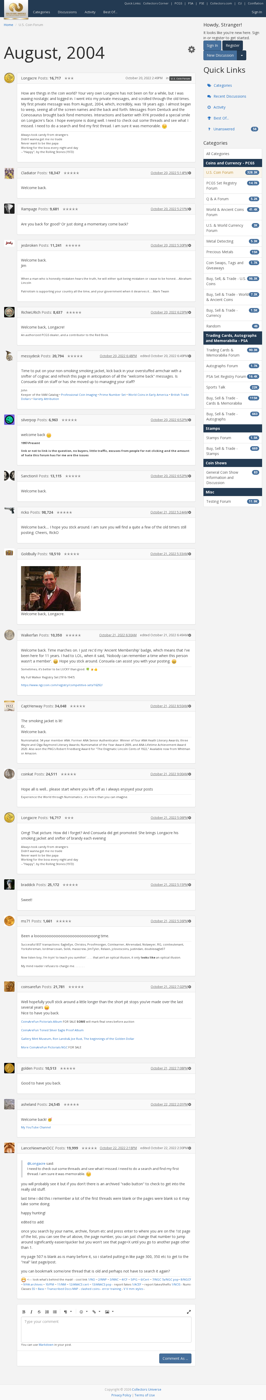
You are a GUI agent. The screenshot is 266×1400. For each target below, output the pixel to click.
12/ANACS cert (79, 1284)
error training (111, 1289)
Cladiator (28, 172)
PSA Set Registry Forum (231, 376)
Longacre (29, 78)
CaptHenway (31, 706)
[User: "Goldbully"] (9, 551)
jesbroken (29, 245)
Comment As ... (175, 1358)
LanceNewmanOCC (37, 1148)
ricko (25, 512)
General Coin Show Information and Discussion (231, 477)
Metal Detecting (231, 241)
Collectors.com (221, 3)
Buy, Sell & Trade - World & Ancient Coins (231, 297)
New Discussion (220, 55)
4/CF (125, 1279)
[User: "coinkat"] (9, 774)
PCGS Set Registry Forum (231, 185)
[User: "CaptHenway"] (9, 706)
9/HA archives (32, 1284)
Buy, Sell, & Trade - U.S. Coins (231, 281)
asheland (28, 1104)
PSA (190, 3)
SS (33, 1289)
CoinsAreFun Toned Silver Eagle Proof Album (52, 1030)
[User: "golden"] (9, 1068)
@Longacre (36, 1163)
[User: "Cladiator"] (9, 174)
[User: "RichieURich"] (9, 312)
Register (233, 45)
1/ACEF (136, 1284)
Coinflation (255, 3)
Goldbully (28, 553)
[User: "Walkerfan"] (9, 635)
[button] (191, 49)
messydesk (30, 355)
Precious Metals (231, 251)
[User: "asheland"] (9, 1104)
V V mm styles (133, 1289)
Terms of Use (145, 1395)
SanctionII (29, 475)
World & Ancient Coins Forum (231, 212)
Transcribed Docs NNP (62, 1289)
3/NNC (114, 1279)
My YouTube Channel (36, 1127)
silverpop (28, 419)
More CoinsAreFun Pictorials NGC (44, 1047)
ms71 (25, 921)
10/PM (49, 1284)
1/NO (91, 1279)
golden (26, 1068)
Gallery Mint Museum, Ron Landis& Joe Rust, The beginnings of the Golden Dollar (77, 1039)
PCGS (178, 3)
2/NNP (102, 1279)
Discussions (67, 12)
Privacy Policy (121, 1395)
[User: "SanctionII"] (9, 476)
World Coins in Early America (148, 395)
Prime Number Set (112, 395)
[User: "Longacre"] (9, 78)
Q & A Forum (231, 198)
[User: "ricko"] (9, 510)
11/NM (61, 1284)
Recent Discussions (229, 96)
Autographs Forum (231, 365)
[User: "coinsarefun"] (9, 986)
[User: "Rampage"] (9, 209)
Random (231, 326)
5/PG (134, 1279)
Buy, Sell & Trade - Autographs (231, 416)
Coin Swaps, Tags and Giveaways (231, 265)
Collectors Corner (156, 3)
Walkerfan (29, 635)
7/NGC (156, 1279)
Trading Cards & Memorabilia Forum (231, 352)
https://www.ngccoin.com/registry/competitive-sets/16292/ (62, 685)
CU (240, 3)
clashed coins (90, 1289)
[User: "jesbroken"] (9, 243)
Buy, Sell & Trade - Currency (231, 313)
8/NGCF (186, 1279)
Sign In (257, 12)
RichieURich (31, 312)
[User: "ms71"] (9, 921)
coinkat (27, 774)
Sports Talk (231, 387)
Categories (41, 12)
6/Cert (145, 1279)
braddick (28, 884)
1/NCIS (175, 1284)
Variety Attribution (46, 399)
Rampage (29, 208)
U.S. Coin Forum (180, 78)
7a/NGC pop (170, 1279)
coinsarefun (31, 986)
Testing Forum (231, 501)
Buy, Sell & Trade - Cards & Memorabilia (231, 401)
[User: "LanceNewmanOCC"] (9, 1148)
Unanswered (234, 128)
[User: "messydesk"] (9, 356)
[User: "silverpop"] (9, 419)
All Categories (217, 153)
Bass (41, 1289)
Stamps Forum (231, 437)
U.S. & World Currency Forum (231, 228)
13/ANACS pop (101, 1284)
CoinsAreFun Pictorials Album (41, 1021)
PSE (201, 3)
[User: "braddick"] (9, 884)
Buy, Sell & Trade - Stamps (231, 451)
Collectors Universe (146, 1389)
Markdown (46, 1345)
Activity (90, 12)
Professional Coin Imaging (79, 395)
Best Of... (110, 12)
